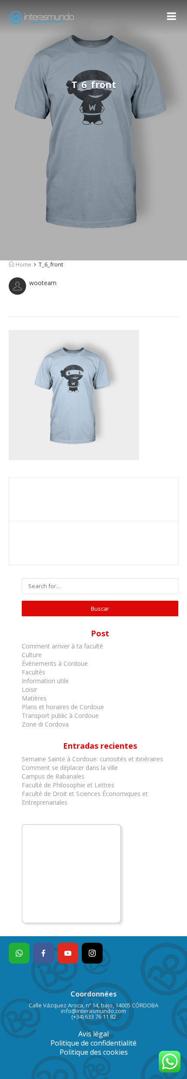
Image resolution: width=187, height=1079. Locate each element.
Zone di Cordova (45, 724)
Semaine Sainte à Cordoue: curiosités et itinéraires (92, 759)
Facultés (33, 672)
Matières (34, 698)
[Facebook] (43, 953)
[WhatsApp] (19, 953)
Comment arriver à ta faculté (62, 646)
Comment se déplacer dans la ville (70, 767)
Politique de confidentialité (93, 1043)
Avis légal (93, 1034)
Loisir (29, 689)
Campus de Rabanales (53, 776)
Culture (32, 655)
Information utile (45, 681)
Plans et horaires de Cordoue (63, 707)
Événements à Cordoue (55, 663)
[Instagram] (92, 953)
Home (22, 264)
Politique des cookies (94, 1052)
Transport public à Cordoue (60, 715)
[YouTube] (67, 953)
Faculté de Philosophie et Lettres (68, 785)
